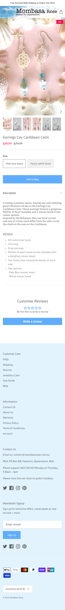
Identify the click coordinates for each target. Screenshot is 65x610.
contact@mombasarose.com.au (32, 454)
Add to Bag (32, 179)
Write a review (32, 321)
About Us (8, 412)
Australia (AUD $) (15, 588)
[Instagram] (18, 488)
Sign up (12, 535)
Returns (7, 369)
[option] (32, 66)
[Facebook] (11, 488)
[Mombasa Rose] (36, 12)
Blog (5, 385)
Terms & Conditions (14, 428)
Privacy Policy (11, 423)
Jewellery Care (11, 375)
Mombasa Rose (16, 597)
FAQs (6, 359)
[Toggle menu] (4, 12)
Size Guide (9, 380)
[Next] (61, 111)
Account (7, 433)
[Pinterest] (24, 488)
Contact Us (9, 407)
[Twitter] (5, 488)
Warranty (8, 417)
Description (9, 193)
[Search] (12, 12)
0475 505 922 (27, 467)
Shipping (8, 364)
